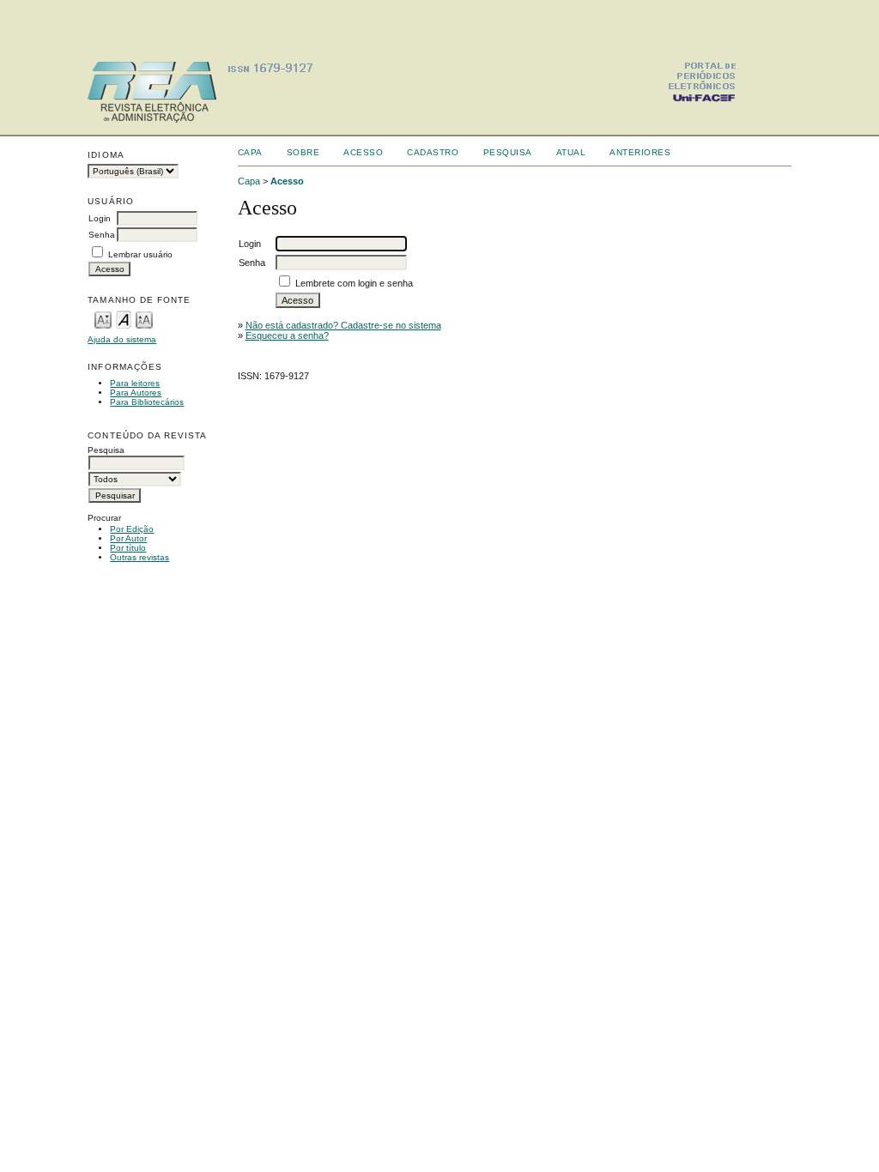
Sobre (303, 152)
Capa (250, 152)
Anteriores (639, 152)
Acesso (363, 152)
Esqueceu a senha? (287, 335)
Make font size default (123, 319)
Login (99, 218)
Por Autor (128, 538)
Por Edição (132, 529)
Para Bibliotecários (147, 402)
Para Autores (135, 392)
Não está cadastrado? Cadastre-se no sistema (343, 325)
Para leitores (135, 383)
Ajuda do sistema (122, 339)
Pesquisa (507, 152)
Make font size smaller (103, 319)
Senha (101, 234)
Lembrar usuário (140, 254)
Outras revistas (139, 557)
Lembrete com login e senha (354, 283)
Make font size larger (144, 319)
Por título (128, 548)
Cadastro (432, 152)
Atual (571, 152)
